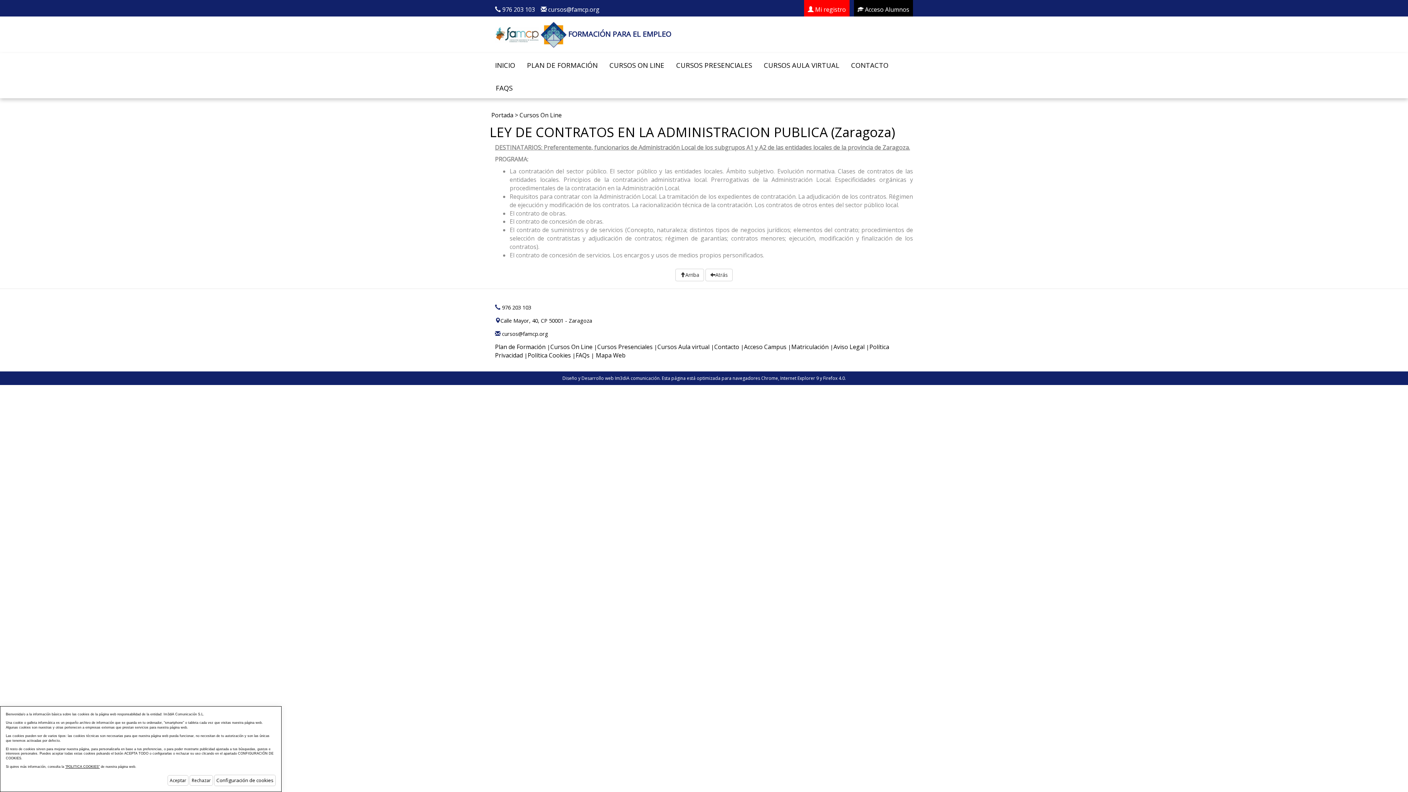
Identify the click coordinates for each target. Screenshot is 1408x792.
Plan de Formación (562, 65)
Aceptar (178, 780)
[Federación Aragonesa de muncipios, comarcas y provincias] (517, 34)
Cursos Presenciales (714, 65)
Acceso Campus (765, 347)
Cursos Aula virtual (801, 65)
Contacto (869, 65)
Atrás (721, 274)
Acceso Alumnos (886, 10)
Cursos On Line (636, 65)
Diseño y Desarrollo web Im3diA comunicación (611, 378)
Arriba (692, 274)
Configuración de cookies (245, 780)
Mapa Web (611, 355)
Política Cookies (549, 355)
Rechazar (201, 780)
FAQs (504, 87)
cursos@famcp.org (574, 10)
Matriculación (810, 347)
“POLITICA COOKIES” (82, 767)
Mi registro (830, 10)
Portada (502, 115)
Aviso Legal (849, 347)
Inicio (505, 65)
